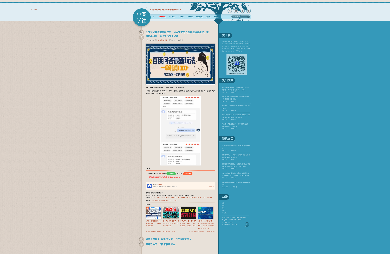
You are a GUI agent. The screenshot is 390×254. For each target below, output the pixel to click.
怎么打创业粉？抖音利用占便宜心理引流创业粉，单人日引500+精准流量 (171, 223)
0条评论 (233, 92)
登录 (248, 11)
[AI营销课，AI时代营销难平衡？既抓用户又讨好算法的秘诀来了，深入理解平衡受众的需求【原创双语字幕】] (206, 219)
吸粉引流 (199, 17)
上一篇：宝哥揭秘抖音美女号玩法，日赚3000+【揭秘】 (161, 232)
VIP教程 (181, 17)
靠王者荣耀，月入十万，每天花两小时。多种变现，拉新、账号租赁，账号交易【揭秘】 (188, 223)
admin (160, 184)
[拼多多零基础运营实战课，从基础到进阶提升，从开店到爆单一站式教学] (153, 219)
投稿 (223, 203)
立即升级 (188, 173)
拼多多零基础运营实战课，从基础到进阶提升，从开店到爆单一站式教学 (153, 223)
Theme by (241, 217)
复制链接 (174, 200)
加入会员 (211, 187)
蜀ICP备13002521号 (233, 225)
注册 (223, 205)
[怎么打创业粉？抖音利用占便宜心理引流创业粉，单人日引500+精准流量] (171, 219)
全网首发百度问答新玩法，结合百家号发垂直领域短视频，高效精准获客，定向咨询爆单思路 (187, 198)
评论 (224, 213)
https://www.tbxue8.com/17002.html (161, 200)
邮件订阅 (236, 11)
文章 (224, 210)
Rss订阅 (229, 11)
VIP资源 (190, 17)
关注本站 (242, 11)
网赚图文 (216, 17)
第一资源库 (142, 18)
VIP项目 (172, 17)
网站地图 (224, 225)
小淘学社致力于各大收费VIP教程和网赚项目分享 (165, 10)
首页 (154, 17)
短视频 (208, 17)
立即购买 (171, 173)
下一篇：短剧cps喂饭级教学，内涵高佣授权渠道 (202, 232)
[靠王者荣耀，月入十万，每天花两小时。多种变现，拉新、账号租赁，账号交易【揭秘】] (188, 219)
